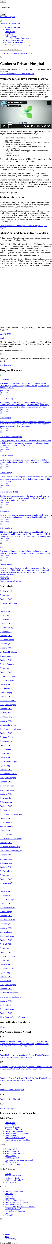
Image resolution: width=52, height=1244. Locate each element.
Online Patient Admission (19, 38)
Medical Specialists (12, 1151)
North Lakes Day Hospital (35, 1078)
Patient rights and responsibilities (17, 1140)
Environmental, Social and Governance (20, 1207)
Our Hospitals (5, 53)
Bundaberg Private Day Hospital (12, 1078)
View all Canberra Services (10, 581)
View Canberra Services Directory (13, 1017)
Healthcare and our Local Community (19, 1160)
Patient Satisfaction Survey (15, 1138)
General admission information (16, 1133)
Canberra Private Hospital (22, 53)
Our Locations (10, 1125)
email (2, 338)
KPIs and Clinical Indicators (15, 1200)
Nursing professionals (13, 1176)
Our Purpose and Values (14, 1192)
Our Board (9, 1196)
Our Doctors (9, 34)
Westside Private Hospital (22, 1080)
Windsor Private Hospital (22, 1057)
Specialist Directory (12, 1127)
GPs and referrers (11, 1162)
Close (3, 1)
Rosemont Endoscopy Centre (21, 1046)
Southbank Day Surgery (16, 1069)
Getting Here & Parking (14, 40)
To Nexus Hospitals (7, 17)
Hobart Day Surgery (8, 1108)
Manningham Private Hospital (30, 1055)
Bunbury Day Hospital (26, 1067)
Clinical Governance (13, 1204)
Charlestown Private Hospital (36, 1041)
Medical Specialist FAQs (14, 1153)
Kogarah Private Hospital (28, 1044)
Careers (8, 1174)
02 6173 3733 (5, 334)
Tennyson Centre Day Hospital (12, 1090)
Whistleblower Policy (13, 1209)
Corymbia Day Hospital (9, 1055)
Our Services (10, 32)
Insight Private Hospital (9, 1044)
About (7, 30)
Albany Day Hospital (8, 1067)
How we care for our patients (16, 1131)
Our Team (9, 1194)
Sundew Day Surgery (34, 1069)
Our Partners (10, 1198)
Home (7, 1234)
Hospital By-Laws (12, 1158)
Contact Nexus (10, 1215)
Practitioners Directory (13, 1129)
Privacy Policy (10, 1239)
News (7, 1213)
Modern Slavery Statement (15, 1211)
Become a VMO (11, 1149)
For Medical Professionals (15, 42)
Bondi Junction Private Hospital (12, 1041)
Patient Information (12, 36)
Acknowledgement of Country (16, 1202)
